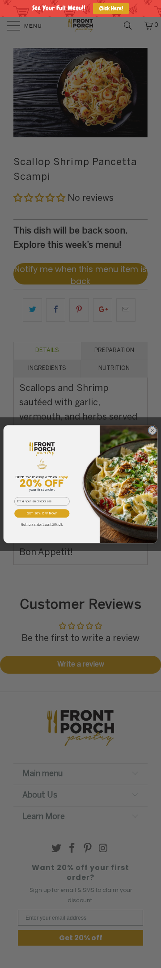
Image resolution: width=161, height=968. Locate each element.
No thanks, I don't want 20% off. (42, 524)
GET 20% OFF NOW (42, 513)
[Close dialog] (152, 430)
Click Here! (111, 8)
